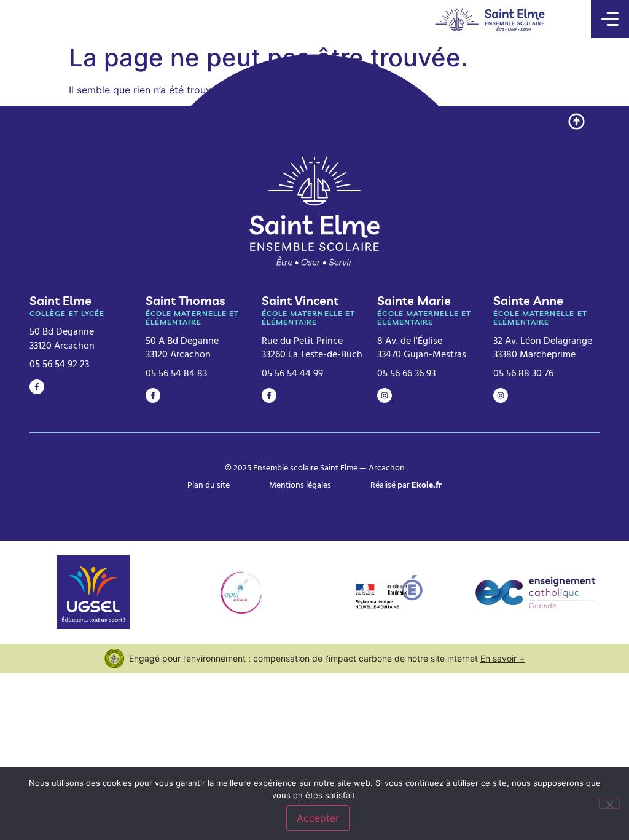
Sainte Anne (528, 300)
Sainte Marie (414, 300)
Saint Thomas (185, 300)
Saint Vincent (300, 300)
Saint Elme (60, 300)
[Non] (609, 803)
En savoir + (502, 658)
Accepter (318, 818)
